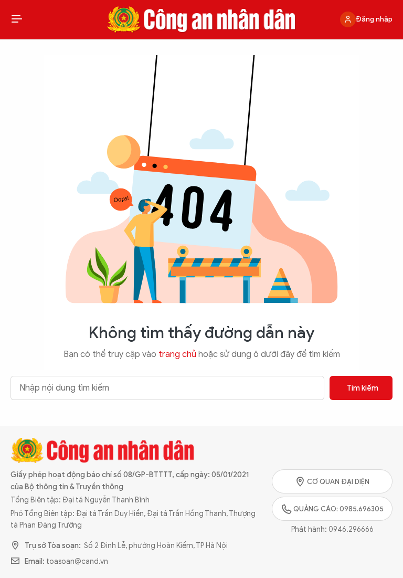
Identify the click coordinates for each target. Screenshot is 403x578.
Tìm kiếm (362, 388)
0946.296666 (351, 529)
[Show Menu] (16, 19)
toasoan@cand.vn (77, 561)
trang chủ (177, 354)
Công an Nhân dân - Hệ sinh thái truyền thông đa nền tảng (201, 19)
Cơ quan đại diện (338, 481)
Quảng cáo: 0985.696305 (338, 509)
